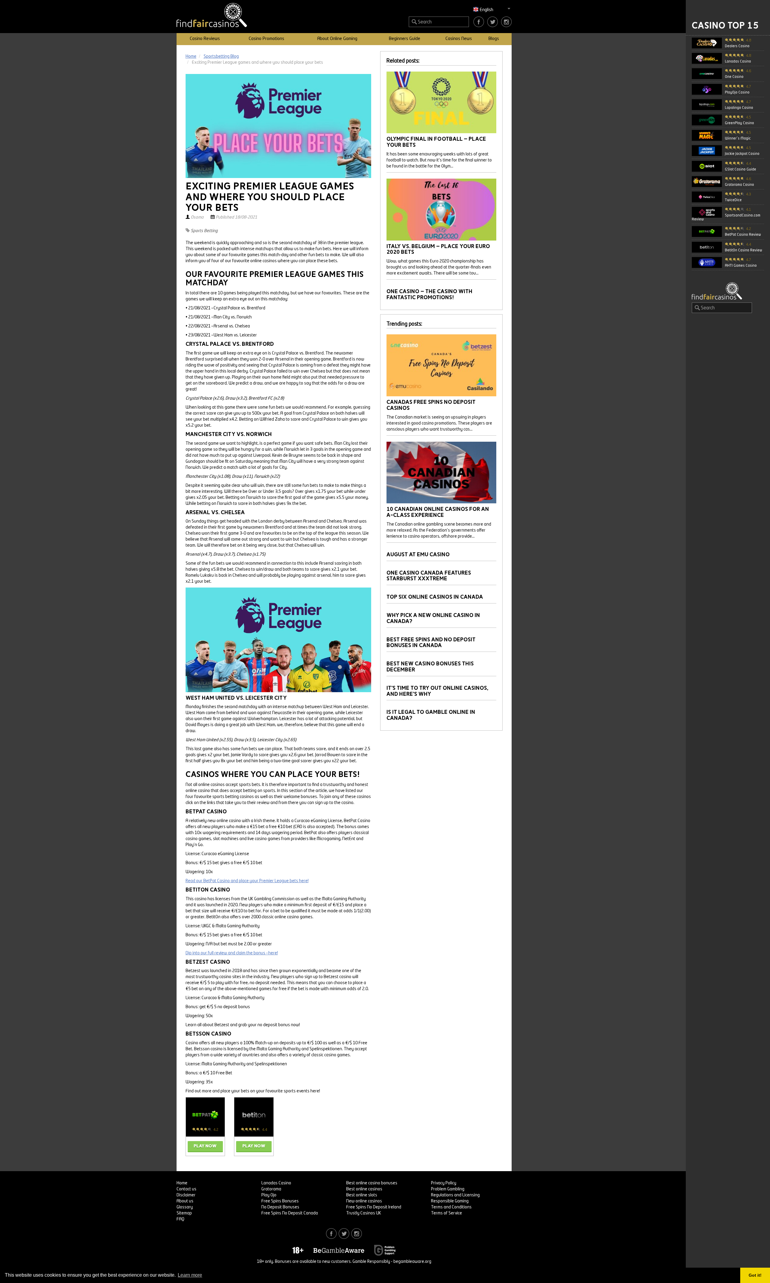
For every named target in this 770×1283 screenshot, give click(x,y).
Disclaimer (186, 1195)
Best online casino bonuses (371, 1183)
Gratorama (271, 1189)
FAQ (180, 1219)
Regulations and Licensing (455, 1195)
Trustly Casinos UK (363, 1213)
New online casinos (364, 1201)
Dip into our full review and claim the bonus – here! (232, 953)
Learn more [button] (190, 1275)
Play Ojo (268, 1195)
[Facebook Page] (478, 22)
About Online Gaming (337, 39)
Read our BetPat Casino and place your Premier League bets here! (247, 881)
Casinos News (458, 39)
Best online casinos (364, 1189)
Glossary (185, 1207)
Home (182, 1183)
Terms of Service (446, 1213)
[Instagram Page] (506, 22)
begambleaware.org (412, 1262)
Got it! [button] (755, 1275)
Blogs (493, 39)
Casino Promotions (266, 39)
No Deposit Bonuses (280, 1207)
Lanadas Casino (276, 1183)
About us (185, 1201)
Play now (205, 1146)
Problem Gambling (447, 1189)
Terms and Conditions (451, 1207)
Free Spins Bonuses (280, 1201)
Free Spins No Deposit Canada (289, 1213)
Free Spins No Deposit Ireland (373, 1207)
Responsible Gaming (450, 1201)
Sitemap (184, 1213)
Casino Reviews (205, 39)
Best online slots (361, 1195)
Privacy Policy (443, 1183)
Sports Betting (204, 231)
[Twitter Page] (492, 22)
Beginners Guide (404, 39)
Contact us (186, 1189)
